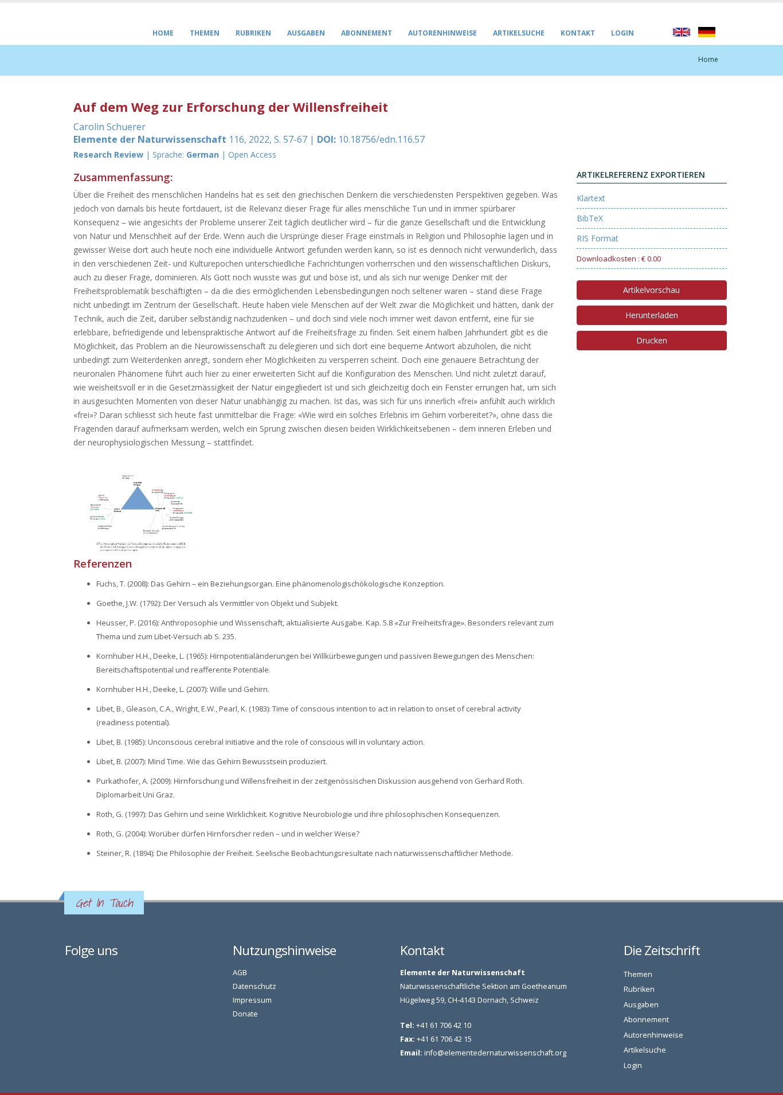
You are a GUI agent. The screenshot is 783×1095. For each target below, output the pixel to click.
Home (163, 33)
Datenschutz (254, 986)
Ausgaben (306, 33)
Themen (205, 33)
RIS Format (597, 238)
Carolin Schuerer (109, 126)
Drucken (651, 340)
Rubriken (253, 33)
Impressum (252, 1000)
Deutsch (706, 32)
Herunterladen (651, 315)
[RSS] (82, 975)
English (681, 32)
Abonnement (366, 33)
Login (622, 33)
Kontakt (578, 33)
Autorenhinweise (442, 33)
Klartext (591, 198)
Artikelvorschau (651, 289)
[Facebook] (70, 975)
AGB (240, 972)
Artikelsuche (519, 33)
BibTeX (590, 218)
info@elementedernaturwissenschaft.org (495, 1053)
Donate (245, 1014)
